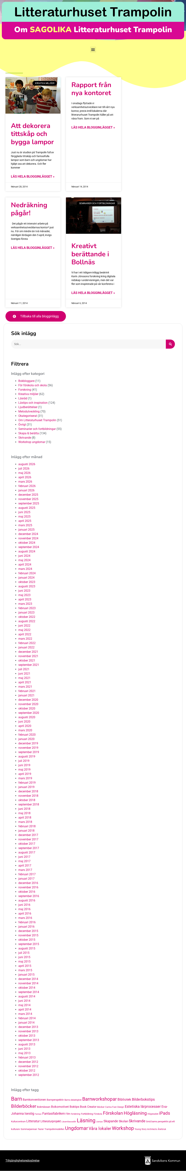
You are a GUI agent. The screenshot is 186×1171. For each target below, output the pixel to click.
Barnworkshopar (99, 1099)
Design (120, 1107)
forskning (75, 1114)
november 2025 (28, 499)
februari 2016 (27, 922)
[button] (93, 50)
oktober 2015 (26, 939)
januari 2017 (26, 878)
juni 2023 (24, 590)
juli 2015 (23, 953)
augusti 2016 (26, 900)
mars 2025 (25, 525)
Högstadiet (152, 1114)
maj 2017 (24, 861)
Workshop (123, 1128)
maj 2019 (24, 769)
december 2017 (28, 835)
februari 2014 (27, 1018)
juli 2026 (23, 468)
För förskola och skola (32, 385)
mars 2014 (25, 1014)
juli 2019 (23, 761)
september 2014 (28, 992)
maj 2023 (24, 595)
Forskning (24, 389)
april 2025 (24, 521)
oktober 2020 (26, 708)
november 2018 (28, 795)
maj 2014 (24, 1005)
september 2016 (28, 896)
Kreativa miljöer (28, 394)
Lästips (99, 1121)
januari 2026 (26, 490)
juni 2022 (24, 625)
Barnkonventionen (34, 1099)
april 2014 (24, 1009)
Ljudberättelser (27, 407)
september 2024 (28, 547)
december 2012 (28, 1062)
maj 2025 (24, 516)
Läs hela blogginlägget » (32, 176)
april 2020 (24, 726)
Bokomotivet (60, 1106)
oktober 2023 (26, 582)
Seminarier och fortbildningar (37, 429)
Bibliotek (124, 1099)
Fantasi (38, 1114)
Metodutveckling (29, 411)
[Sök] (170, 344)
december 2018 (28, 791)
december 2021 (28, 651)
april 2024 (24, 564)
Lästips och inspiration (33, 402)
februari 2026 (27, 486)
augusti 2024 (26, 551)
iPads (164, 1113)
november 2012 (28, 1066)
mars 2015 (25, 970)
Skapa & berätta (28, 433)
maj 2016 (24, 909)
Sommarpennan (29, 1129)
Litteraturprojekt (51, 1121)
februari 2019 (27, 782)
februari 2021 (27, 691)
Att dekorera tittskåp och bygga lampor (32, 134)
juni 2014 (24, 1000)
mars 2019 (25, 778)
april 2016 (24, 913)
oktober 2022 (26, 617)
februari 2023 (27, 608)
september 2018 (28, 804)
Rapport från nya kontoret (91, 88)
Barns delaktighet (73, 1100)
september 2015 (28, 944)
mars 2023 (25, 603)
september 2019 (28, 752)
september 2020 (28, 713)
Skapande (111, 1121)
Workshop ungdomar (31, 442)
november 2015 (28, 935)
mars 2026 (25, 481)
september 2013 (28, 1040)
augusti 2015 (26, 948)
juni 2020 (24, 721)
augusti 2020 (26, 717)
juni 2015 (24, 957)
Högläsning (135, 1113)
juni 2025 (24, 512)
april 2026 (24, 477)
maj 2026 (24, 473)
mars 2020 (25, 730)
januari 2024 (26, 577)
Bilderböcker (23, 1106)
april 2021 (24, 682)
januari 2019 (26, 787)
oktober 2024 (26, 542)
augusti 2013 (26, 1044)
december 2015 (28, 931)
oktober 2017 (26, 843)
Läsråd (22, 398)
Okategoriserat (27, 416)
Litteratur (33, 1121)
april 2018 (24, 817)
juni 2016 (24, 905)
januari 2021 (26, 695)
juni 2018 (24, 809)
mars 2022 (25, 638)
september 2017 (28, 848)
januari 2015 (26, 974)
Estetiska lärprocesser (143, 1106)
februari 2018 (27, 826)
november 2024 (28, 538)
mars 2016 (25, 918)
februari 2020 (27, 734)
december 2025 (28, 494)
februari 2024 (27, 573)
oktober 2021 (26, 660)
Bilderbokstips (143, 1099)
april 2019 (24, 774)
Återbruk (162, 1129)
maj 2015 (24, 961)
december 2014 (28, 979)
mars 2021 (25, 686)
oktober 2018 (26, 800)
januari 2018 (26, 830)
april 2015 (24, 966)
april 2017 (24, 865)
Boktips (74, 1106)
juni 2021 (24, 673)
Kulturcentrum (18, 1121)
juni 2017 (24, 857)
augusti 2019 (26, 756)
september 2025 (28, 503)
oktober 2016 (26, 891)
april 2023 (24, 599)
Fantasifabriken (53, 1113)
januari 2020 (26, 739)
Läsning (86, 1120)
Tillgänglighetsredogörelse (22, 1160)
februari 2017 (27, 874)
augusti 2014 (26, 996)
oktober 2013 (26, 1035)
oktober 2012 (26, 1070)
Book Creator (88, 1106)
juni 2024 (24, 556)
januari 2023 (26, 612)
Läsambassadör (69, 1121)
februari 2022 (27, 643)
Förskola (98, 1114)
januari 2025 (26, 529)
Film (68, 1113)
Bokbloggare (26, 381)
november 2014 (28, 983)
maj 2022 (24, 630)
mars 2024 (25, 569)
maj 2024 (24, 560)
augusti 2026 (26, 464)
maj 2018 (24, 813)
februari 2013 (27, 1057)
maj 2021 (24, 678)
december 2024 (28, 534)
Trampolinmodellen (54, 1129)
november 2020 (28, 704)
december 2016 (28, 883)
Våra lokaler (100, 1128)
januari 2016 (26, 926)
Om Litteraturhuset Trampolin (37, 420)
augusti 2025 (26, 508)
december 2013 (28, 1027)
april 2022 (24, 634)
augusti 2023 (26, 586)
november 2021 (28, 656)
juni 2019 (24, 765)
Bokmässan (43, 1106)
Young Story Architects (146, 1129)
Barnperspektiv (55, 1099)
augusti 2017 (26, 852)
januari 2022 (26, 647)
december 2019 (28, 743)
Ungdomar (76, 1128)
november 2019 (28, 747)
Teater (41, 1129)
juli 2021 (23, 669)
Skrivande (24, 437)
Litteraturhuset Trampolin (93, 11)
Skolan (123, 1121)
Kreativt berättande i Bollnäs (90, 254)
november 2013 (28, 1031)
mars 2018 (25, 822)
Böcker (100, 1107)
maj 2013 (24, 1053)
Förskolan (113, 1113)
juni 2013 (24, 1048)
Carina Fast (111, 1107)
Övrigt (22, 424)
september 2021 (28, 665)
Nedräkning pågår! (29, 209)
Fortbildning (87, 1113)
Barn (16, 1099)
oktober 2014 (26, 987)
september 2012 (28, 1075)
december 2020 (28, 699)
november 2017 (28, 839)
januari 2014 (26, 1022)
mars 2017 (25, 870)
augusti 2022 (26, 621)
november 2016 (28, 887)
